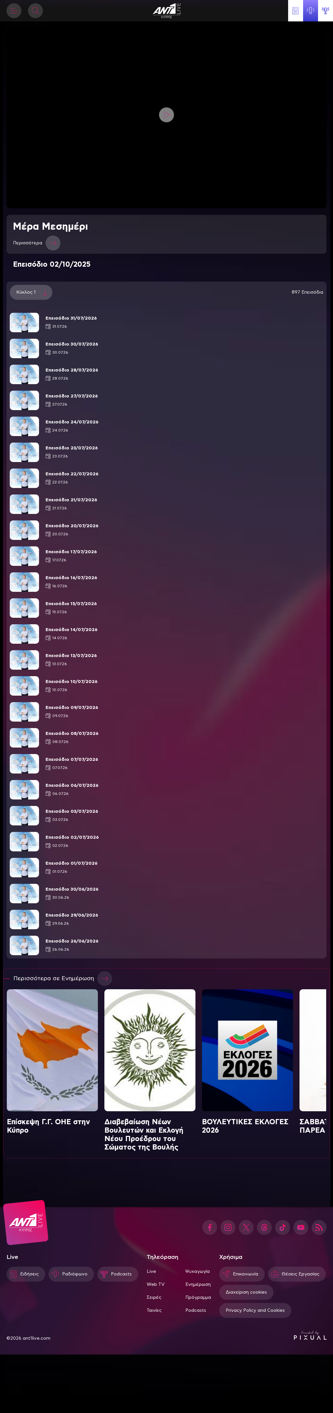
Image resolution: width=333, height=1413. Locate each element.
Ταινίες (154, 1310)
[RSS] (319, 1227)
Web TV (156, 1284)
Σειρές (154, 1297)
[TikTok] (282, 1227)
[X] (246, 1227)
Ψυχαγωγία (197, 1271)
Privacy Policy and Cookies (255, 1310)
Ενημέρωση (198, 1284)
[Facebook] (209, 1227)
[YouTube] (300, 1227)
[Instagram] (227, 1227)
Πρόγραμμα (198, 1297)
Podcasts (195, 1310)
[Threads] (264, 1227)
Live (151, 1271)
